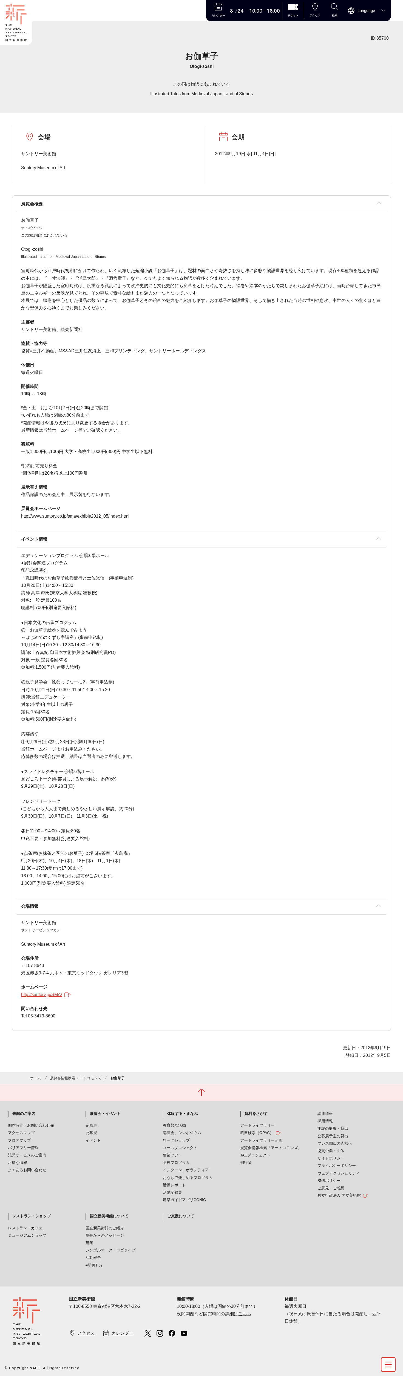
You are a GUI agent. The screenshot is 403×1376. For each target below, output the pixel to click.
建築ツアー (172, 1155)
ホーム (35, 1078)
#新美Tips (94, 1265)
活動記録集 (172, 1192)
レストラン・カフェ (25, 1228)
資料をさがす (256, 1113)
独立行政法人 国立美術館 (339, 1195)
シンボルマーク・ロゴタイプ (110, 1250)
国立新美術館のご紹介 (105, 1228)
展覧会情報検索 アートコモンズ (75, 1078)
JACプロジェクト (255, 1155)
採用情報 (325, 1121)
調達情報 (325, 1113)
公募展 (91, 1132)
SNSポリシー (328, 1180)
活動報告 (93, 1257)
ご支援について (180, 1216)
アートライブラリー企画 (261, 1140)
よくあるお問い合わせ (27, 1170)
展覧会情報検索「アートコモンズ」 (271, 1148)
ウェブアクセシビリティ (338, 1173)
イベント (93, 1140)
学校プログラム (176, 1162)
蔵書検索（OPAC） (257, 1132)
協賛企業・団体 (330, 1151)
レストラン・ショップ (31, 1216)
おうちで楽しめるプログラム (188, 1177)
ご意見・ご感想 (330, 1188)
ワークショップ (176, 1140)
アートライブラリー (257, 1125)
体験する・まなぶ (182, 1113)
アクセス (86, 1333)
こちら (244, 1313)
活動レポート (174, 1185)
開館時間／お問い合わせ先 (31, 1125)
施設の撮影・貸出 (332, 1128)
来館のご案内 (23, 1113)
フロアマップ (19, 1140)
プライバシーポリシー (336, 1165)
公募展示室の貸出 (332, 1136)
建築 (89, 1243)
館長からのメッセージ (105, 1235)
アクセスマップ (21, 1132)
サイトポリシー (330, 1158)
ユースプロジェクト (180, 1148)
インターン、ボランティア (186, 1170)
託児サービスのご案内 (27, 1155)
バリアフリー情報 (23, 1148)
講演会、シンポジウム (182, 1132)
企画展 (91, 1125)
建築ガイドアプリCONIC (184, 1200)
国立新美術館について (109, 1216)
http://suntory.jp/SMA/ (41, 994)
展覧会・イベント (105, 1113)
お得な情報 (17, 1162)
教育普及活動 (174, 1125)
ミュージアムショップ (27, 1235)
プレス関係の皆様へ (334, 1143)
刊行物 (246, 1162)
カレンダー (123, 1333)
